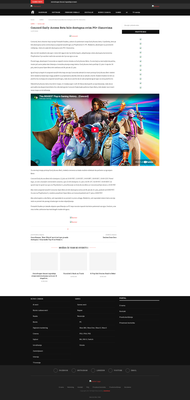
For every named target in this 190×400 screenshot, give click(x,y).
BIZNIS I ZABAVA (104, 12)
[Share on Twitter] (74, 229)
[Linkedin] (153, 2)
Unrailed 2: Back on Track (73, 273)
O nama (122, 305)
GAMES (118, 12)
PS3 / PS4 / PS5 (85, 333)
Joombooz (106, 391)
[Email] (158, 2)
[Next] (49, 2)
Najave (79, 310)
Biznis (35, 322)
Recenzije (81, 316)
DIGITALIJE (89, 12)
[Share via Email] (78, 229)
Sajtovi (35, 339)
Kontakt (122, 311)
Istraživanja (37, 345)
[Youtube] (156, 2)
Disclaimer (127, 387)
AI (127, 12)
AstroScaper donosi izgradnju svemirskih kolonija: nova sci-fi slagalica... (77, 2)
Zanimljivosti (38, 351)
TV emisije (136, 12)
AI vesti (35, 304)
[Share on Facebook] (71, 229)
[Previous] (46, 2)
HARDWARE (42, 12)
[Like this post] (69, 229)
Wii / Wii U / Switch (86, 339)
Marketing (70, 387)
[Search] (158, 12)
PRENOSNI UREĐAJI (72, 12)
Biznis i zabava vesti (40, 310)
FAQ (87, 387)
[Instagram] (151, 2)
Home (32, 20)
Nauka (35, 316)
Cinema (36, 333)
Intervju (36, 357)
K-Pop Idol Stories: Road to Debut (103, 273)
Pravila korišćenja (126, 317)
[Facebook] (148, 2)
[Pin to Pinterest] (76, 229)
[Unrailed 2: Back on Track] (73, 261)
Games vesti (81, 304)
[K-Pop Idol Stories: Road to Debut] (102, 261)
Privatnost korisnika (127, 323)
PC (80, 322)
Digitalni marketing (40, 328)
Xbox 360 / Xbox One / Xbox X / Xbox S (93, 328)
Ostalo (82, 345)
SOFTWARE (56, 12)
